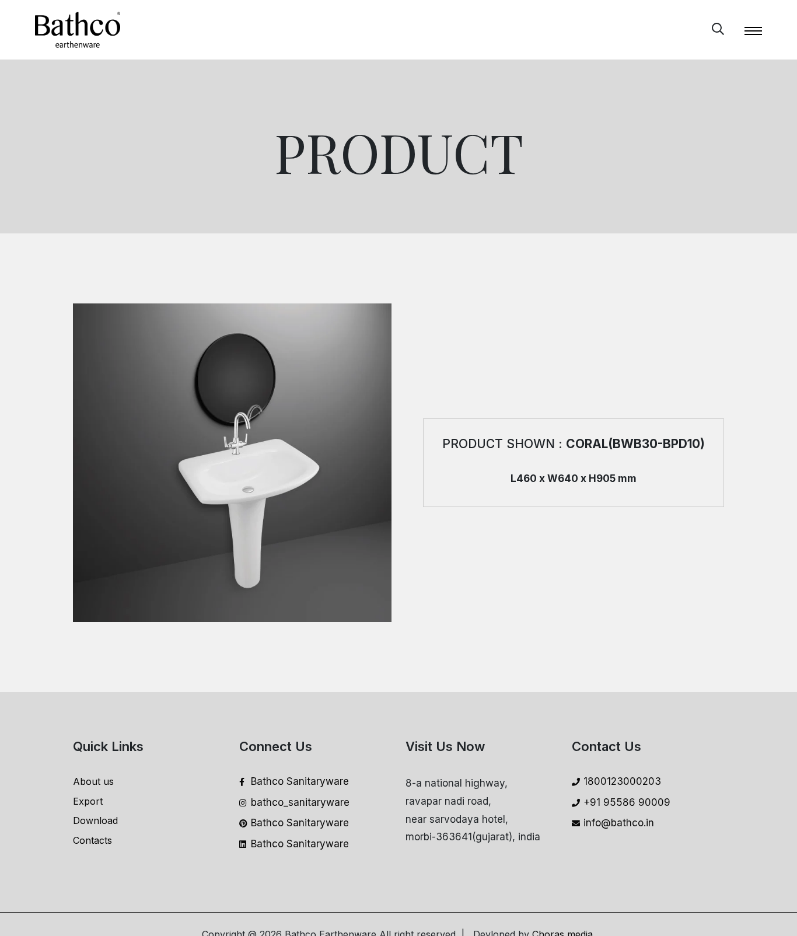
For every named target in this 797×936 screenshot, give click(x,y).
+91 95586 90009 (626, 802)
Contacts (92, 840)
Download (95, 820)
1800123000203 (622, 781)
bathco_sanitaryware (300, 802)
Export (88, 801)
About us (93, 781)
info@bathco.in (618, 823)
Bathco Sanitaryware (300, 781)
